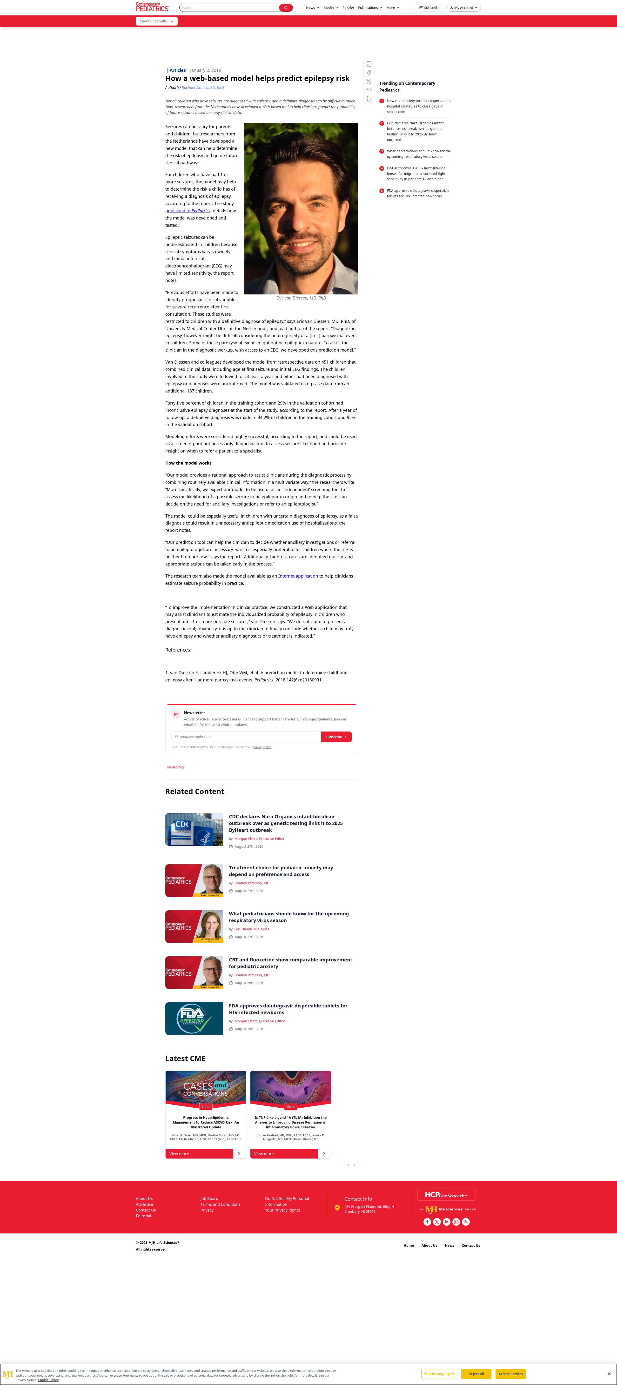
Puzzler (348, 7)
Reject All (476, 1374)
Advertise (144, 1204)
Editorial (143, 1216)
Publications (368, 7)
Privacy (207, 1210)
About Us (144, 1198)
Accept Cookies (511, 1374)
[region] (308, 1374)
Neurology (175, 767)
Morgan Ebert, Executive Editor (260, 838)
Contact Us (146, 1210)
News (449, 1245)
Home (409, 1245)
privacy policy (262, 747)
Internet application (298, 576)
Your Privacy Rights (282, 1210)
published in (187, 210)
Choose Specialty (153, 21)
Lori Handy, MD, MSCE (252, 929)
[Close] (609, 1373)
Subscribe (334, 736)
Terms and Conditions (221, 1204)
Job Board (209, 1198)
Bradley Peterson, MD (252, 883)
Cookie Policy (48, 1380)
